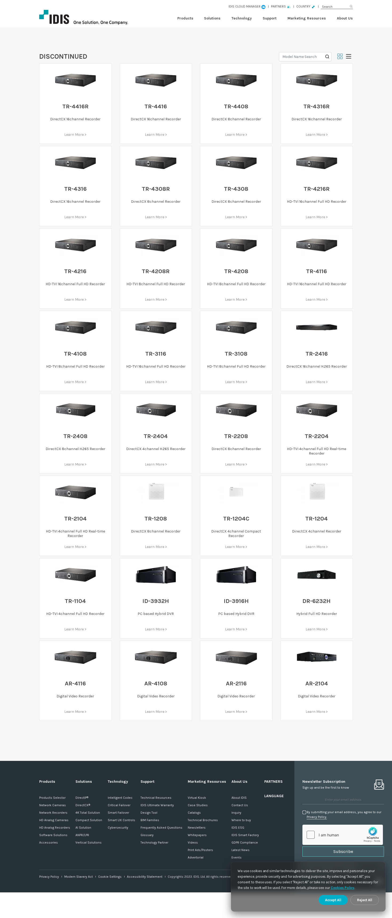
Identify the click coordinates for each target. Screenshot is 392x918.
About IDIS (239, 798)
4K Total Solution (87, 812)
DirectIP (81, 798)
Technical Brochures (203, 820)
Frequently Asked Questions (161, 827)
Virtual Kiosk (197, 798)
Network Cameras (52, 805)
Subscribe (343, 851)
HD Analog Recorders (54, 827)
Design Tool (149, 812)
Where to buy (241, 820)
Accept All (333, 900)
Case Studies (198, 805)
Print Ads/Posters (200, 850)
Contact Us (239, 805)
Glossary (147, 835)
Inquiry (236, 812)
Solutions (212, 18)
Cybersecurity (118, 827)
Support (270, 18)
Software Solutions (53, 835)
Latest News (240, 850)
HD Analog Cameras (54, 820)
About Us (345, 18)
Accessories (48, 842)
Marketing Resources (306, 18)
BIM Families (150, 820)
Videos (193, 842)
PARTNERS (273, 781)
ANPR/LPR (82, 835)
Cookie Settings (110, 877)
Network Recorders (53, 812)
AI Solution (83, 827)
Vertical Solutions (88, 842)
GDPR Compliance (244, 842)
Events (236, 857)
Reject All (364, 900)
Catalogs (194, 812)
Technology (241, 18)
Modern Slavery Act (78, 877)
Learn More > (75, 134)
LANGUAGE (274, 796)
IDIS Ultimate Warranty (157, 805)
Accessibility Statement (144, 877)
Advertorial (195, 857)
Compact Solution (88, 820)
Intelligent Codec (120, 798)
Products (185, 18)
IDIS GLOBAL (92, 17)
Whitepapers (197, 835)
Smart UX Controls (121, 820)
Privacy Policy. (317, 817)
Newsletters (197, 827)
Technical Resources (156, 798)
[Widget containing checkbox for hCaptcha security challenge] (342, 835)
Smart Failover (118, 812)
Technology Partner (154, 842)
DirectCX (82, 805)
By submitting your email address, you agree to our (344, 814)
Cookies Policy (343, 888)
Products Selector (52, 798)
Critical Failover (119, 805)
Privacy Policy (49, 877)
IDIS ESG (237, 827)
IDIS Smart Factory (245, 835)
